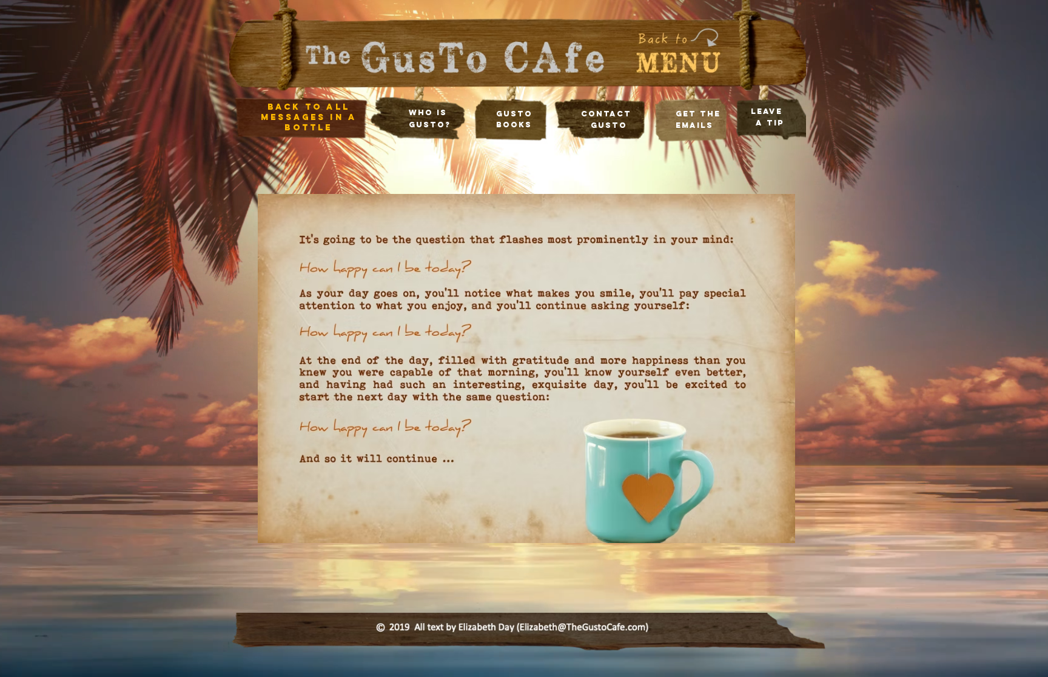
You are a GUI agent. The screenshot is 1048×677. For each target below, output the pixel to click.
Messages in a (309, 117)
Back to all (308, 107)
